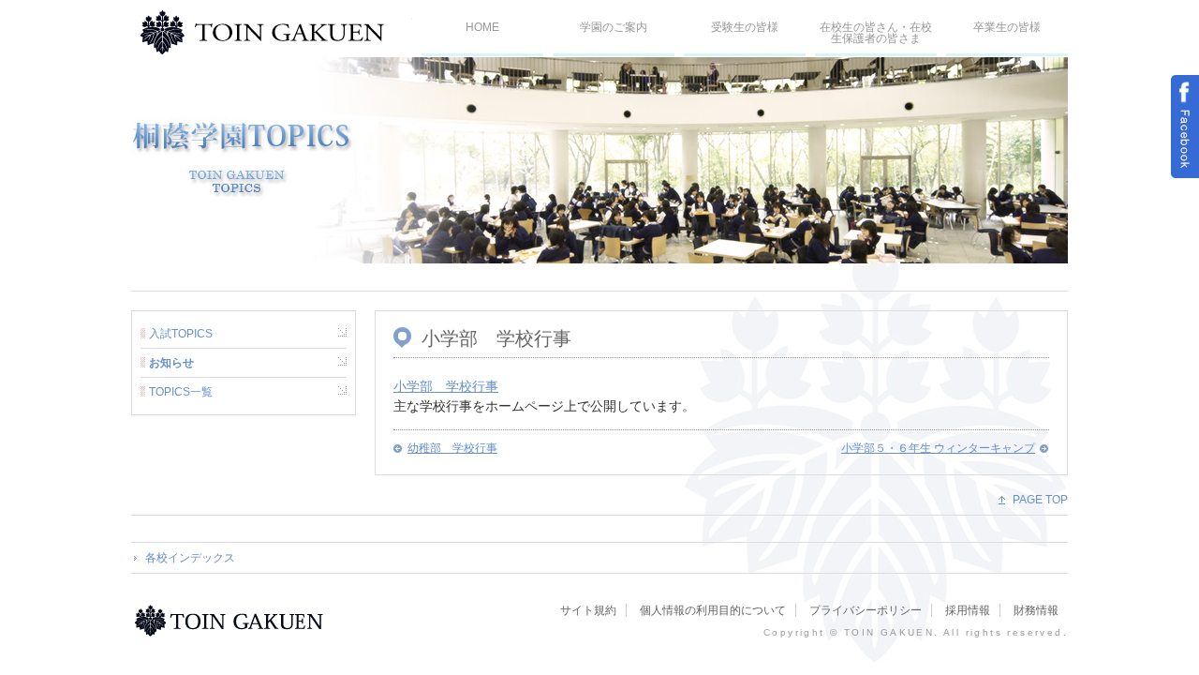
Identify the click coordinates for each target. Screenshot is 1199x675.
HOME (482, 27)
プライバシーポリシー (865, 610)
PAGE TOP (1040, 499)
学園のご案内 (613, 27)
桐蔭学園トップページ (232, 620)
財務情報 (1036, 610)
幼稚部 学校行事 (452, 448)
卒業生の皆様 (1007, 27)
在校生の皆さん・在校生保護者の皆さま (876, 33)
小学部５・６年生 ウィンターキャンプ (938, 448)
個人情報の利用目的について (713, 610)
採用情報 (967, 610)
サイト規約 (588, 610)
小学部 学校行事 (445, 386)
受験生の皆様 (744, 27)
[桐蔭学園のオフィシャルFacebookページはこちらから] (1185, 126)
